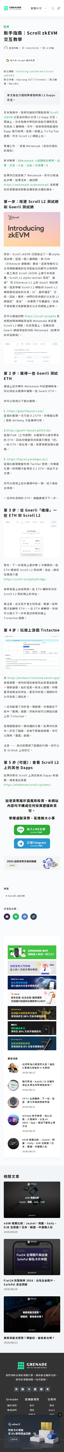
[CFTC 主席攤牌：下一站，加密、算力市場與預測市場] (13, 1102)
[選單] (58, 8)
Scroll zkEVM (15, 895)
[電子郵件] (7, 916)
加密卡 (32, 1414)
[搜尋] (53, 8)
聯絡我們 (12, 1410)
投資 (6, 26)
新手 (32, 1405)
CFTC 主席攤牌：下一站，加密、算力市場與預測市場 (38, 1100)
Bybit (52, 1410)
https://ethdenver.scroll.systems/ (27, 785)
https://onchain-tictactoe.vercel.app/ (34, 678)
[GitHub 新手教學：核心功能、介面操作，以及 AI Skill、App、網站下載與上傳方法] (13, 1119)
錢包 (32, 1410)
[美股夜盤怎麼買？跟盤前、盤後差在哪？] (32, 1314)
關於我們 (12, 1405)
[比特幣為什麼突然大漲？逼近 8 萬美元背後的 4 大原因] (13, 1068)
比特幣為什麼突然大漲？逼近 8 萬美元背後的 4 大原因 (38, 1066)
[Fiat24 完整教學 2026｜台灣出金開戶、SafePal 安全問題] (32, 1257)
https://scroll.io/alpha (40, 316)
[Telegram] (28, 1389)
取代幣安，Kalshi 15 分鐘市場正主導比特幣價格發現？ (38, 1083)
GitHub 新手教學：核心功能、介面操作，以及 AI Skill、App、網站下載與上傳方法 (38, 1121)
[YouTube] (35, 1389)
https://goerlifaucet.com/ (25, 411)
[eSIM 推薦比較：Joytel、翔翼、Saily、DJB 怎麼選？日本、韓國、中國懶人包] (13, 1143)
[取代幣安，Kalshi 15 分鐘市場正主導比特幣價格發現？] (13, 1085)
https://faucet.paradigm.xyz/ (27, 459)
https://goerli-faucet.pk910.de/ (28, 430)
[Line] (16, 916)
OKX (52, 1414)
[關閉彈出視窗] (60, 1414)
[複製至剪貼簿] (33, 916)
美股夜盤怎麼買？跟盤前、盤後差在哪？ (29, 1338)
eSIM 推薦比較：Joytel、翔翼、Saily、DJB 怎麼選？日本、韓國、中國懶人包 (38, 1143)
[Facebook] (24, 916)
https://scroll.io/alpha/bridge (25, 579)
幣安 (52, 1405)
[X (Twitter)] (22, 1389)
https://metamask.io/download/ (26, 185)
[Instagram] (41, 1389)
